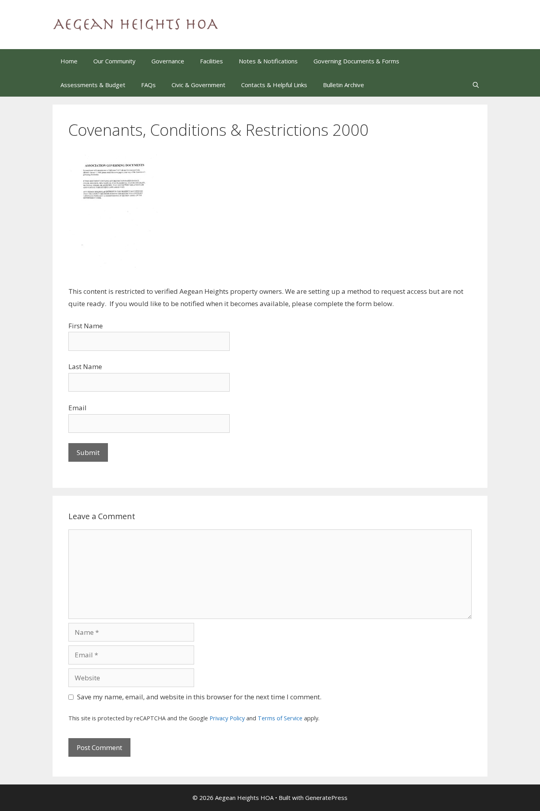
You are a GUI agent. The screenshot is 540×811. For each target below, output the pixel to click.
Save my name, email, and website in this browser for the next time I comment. (199, 696)
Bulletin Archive (343, 85)
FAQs (148, 85)
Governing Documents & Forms (356, 61)
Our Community (114, 61)
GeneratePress (326, 797)
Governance (167, 61)
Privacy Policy (227, 718)
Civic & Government (198, 85)
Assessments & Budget (92, 85)
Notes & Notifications (268, 61)
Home (68, 61)
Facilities (211, 61)
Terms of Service (280, 718)
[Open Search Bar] (475, 85)
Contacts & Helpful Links (274, 85)
